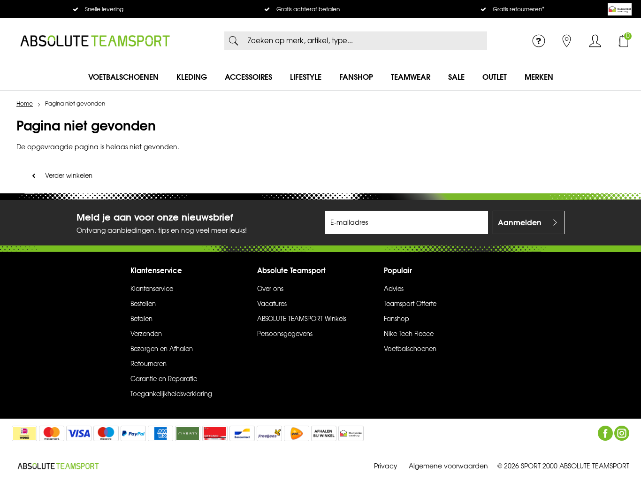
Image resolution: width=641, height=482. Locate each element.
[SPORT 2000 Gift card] (215, 433)
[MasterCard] (51, 433)
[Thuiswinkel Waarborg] (620, 9)
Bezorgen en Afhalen (161, 349)
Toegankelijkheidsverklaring (171, 394)
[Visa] (79, 433)
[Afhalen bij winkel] (323, 433)
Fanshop (356, 77)
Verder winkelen (68, 176)
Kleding (191, 77)
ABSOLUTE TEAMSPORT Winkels (301, 319)
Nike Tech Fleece (409, 334)
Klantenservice (151, 289)
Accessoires (248, 77)
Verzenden (146, 334)
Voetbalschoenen (123, 77)
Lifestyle (305, 77)
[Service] (538, 40)
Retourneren (148, 364)
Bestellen (143, 304)
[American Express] (160, 433)
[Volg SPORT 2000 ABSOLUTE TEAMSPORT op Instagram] (621, 433)
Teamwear (410, 77)
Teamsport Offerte (410, 304)
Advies (394, 289)
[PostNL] (296, 433)
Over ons (270, 289)
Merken (539, 77)
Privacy (385, 466)
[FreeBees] (269, 433)
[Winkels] (566, 40)
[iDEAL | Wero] (24, 433)
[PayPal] (133, 433)
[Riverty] (187, 433)
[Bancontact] (242, 433)
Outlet (494, 77)
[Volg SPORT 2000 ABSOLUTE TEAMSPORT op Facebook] (605, 433)
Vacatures (272, 304)
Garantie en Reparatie (163, 379)
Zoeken (233, 40)
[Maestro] (106, 433)
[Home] (95, 40)
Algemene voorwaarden (448, 466)
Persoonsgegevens (285, 334)
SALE (456, 77)
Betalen (141, 319)
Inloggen (595, 40)
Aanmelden (520, 222)
